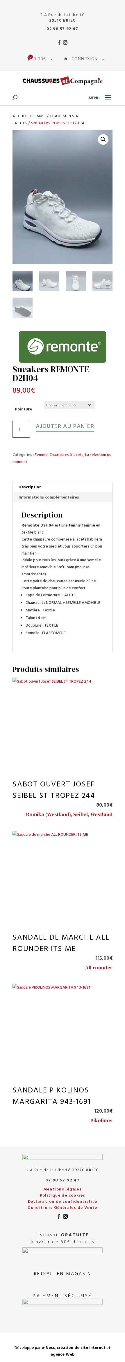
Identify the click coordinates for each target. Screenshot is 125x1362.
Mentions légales (62, 1189)
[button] (103, 139)
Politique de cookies (62, 1195)
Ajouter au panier (65, 425)
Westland (101, 814)
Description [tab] (30, 487)
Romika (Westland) (48, 814)
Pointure (23, 409)
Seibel (80, 814)
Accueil (20, 116)
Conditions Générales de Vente (62, 1207)
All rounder (98, 967)
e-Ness (48, 1347)
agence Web (63, 1354)
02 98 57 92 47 (62, 28)
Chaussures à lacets (66, 454)
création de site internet (81, 1347)
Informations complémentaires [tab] (49, 497)
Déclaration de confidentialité (62, 1201)
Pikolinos (101, 1120)
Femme (39, 116)
